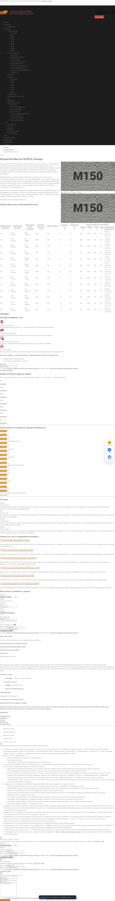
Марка (2, 599)
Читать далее (4, 314)
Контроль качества (13, 131)
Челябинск (47, 709)
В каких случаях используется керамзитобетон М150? (18, 550)
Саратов (9, 709)
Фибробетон (11, 100)
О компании (7, 24)
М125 (12, 87)
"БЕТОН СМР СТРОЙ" (21, 11)
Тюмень (38, 709)
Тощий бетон (15, 72)
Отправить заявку (5, 871)
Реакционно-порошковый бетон (21, 70)
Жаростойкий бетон (17, 63)
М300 (12, 46)
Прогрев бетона (12, 133)
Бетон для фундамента (18, 107)
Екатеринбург (22, 707)
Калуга (48, 707)
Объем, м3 (3, 605)
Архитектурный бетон (18, 57)
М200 (12, 42)
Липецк (67, 707)
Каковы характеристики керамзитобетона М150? (16, 540)
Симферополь (16, 709)
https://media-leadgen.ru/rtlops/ (71, 832)
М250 (12, 44)
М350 (12, 48)
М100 (12, 37)
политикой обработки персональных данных (64, 368)
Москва (77, 707)
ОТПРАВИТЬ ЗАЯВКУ (6, 370)
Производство (11, 124)
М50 (12, 35)
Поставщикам (8, 142)
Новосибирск (96, 707)
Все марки (14, 33)
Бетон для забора (16, 109)
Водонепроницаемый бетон (19, 113)
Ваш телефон (4, 629)
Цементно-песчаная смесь (15, 96)
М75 (12, 83)
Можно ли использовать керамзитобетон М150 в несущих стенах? (21, 568)
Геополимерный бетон (18, 68)
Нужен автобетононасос (9, 621)
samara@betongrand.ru (16, 688)
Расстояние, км (4, 617)
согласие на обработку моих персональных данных (22, 368)
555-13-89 (104, 12)
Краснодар (53, 707)
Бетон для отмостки (17, 116)
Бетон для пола (16, 111)
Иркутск (29, 707)
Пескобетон (11, 74)
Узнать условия (47, 1)
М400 (12, 50)
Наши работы (8, 140)
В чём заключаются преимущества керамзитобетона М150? (19, 558)
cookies (69, 897)
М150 (12, 39)
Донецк (15, 707)
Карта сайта (4, 653)
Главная (6, 22)
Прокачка (10, 129)
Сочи (23, 709)
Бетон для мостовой (17, 118)
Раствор (9, 76)
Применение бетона (13, 102)
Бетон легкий (15, 59)
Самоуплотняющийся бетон (19, 65)
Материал (3, 595)
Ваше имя (3, 627)
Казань (34, 707)
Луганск (72, 707)
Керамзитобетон (12, 94)
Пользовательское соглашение (9, 650)
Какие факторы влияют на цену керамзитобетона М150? (18, 576)
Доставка (10, 126)
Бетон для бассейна (17, 120)
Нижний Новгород (86, 707)
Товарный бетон (12, 31)
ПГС (8, 98)
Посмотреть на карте (10, 682)
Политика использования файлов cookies (13, 646)
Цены (5, 135)
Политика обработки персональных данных (14, 643)
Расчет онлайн (99, 17)
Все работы (3, 495)
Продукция (7, 28)
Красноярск (61, 707)
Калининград (41, 707)
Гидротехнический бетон (19, 61)
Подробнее (3, 384)
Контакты (7, 144)
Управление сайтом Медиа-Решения (11, 699)
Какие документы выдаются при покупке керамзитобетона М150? (21, 584)
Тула (34, 709)
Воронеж (9, 707)
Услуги (6, 122)
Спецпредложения (9, 137)
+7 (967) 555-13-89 (98, 841)
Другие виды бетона (13, 52)
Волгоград (3, 707)
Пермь (103, 707)
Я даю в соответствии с (40, 368)
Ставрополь (29, 709)
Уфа (42, 709)
